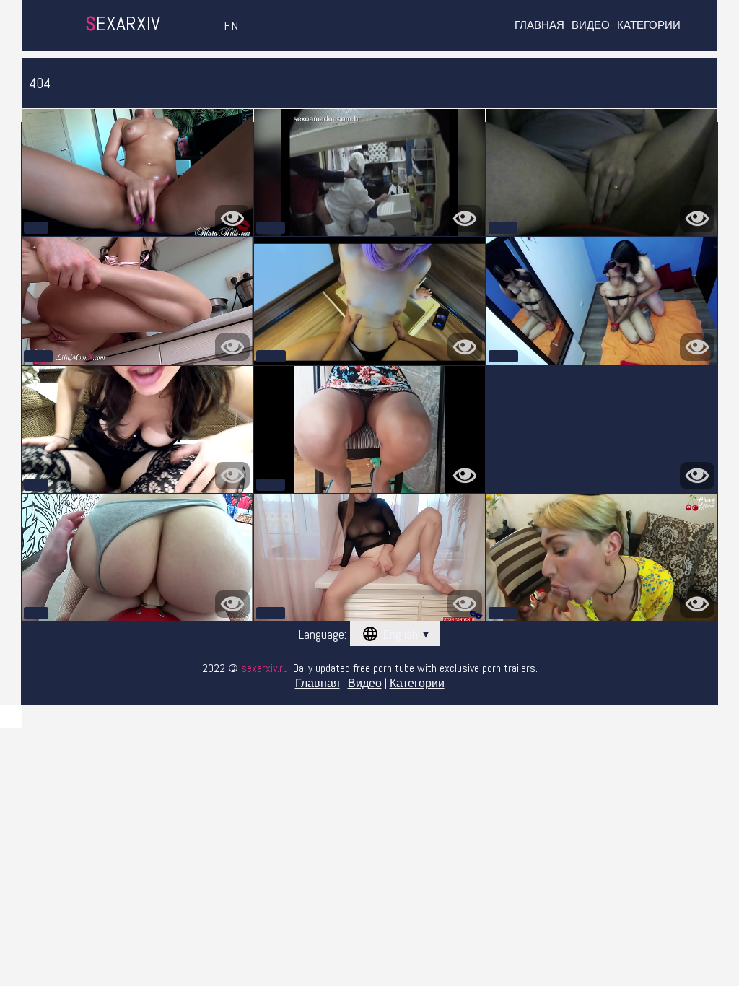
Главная (539, 25)
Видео (591, 25)
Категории (649, 25)
